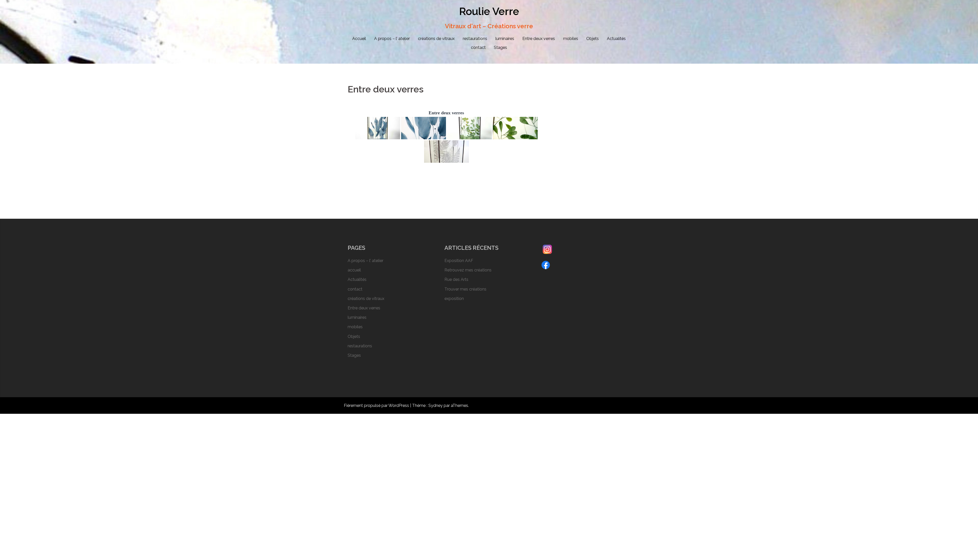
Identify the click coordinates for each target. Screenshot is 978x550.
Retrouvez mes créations (468, 270)
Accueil (359, 38)
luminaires (504, 38)
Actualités (616, 38)
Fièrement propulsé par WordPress (376, 405)
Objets (592, 38)
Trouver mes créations (465, 289)
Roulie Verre (489, 11)
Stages (500, 47)
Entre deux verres (538, 38)
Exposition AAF (458, 260)
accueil (354, 270)
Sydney (435, 405)
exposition (454, 298)
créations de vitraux (436, 38)
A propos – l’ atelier (392, 38)
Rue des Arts (456, 279)
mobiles (570, 38)
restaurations (475, 38)
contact (478, 47)
